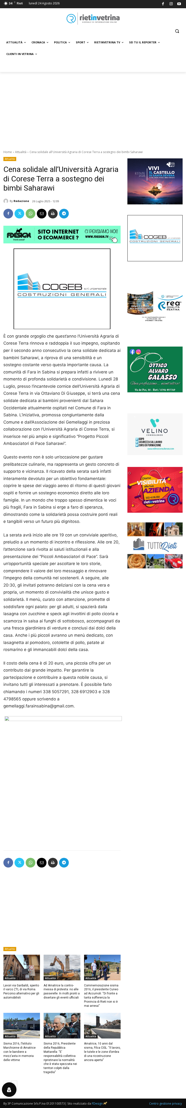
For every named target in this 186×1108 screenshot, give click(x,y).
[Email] (41, 213)
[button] (177, 31)
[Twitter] (19, 213)
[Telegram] (64, 213)
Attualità (20, 152)
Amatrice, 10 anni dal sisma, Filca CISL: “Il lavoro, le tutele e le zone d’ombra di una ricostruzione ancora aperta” (102, 1052)
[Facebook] (163, 4)
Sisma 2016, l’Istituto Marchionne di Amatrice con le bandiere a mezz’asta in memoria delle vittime (19, 1052)
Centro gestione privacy (165, 1103)
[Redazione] (6, 201)
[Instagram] (171, 4)
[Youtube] (179, 4)
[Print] (53, 213)
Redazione (21, 201)
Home (7, 152)
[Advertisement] (93, 108)
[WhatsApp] (30, 213)
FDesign (97, 1103)
